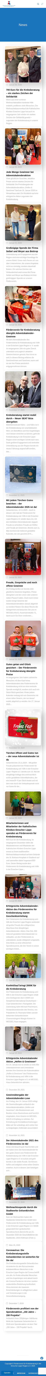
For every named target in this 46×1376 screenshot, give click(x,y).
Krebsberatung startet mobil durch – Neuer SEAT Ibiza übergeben (21, 418)
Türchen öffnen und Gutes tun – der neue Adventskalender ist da (22, 756)
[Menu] (42, 4)
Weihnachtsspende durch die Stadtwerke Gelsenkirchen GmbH (21, 1210)
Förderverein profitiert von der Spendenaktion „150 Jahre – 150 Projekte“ (22, 1312)
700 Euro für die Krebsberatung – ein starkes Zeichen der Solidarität (23, 93)
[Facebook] (41, 1358)
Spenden (7, 1373)
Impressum (21, 1373)
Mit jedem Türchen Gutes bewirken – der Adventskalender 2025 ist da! (21, 503)
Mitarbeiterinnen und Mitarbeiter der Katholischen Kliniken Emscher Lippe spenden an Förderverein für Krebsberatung (21, 830)
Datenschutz (34, 1373)
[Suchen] (38, 4)
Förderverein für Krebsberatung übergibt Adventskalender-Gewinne (23, 333)
